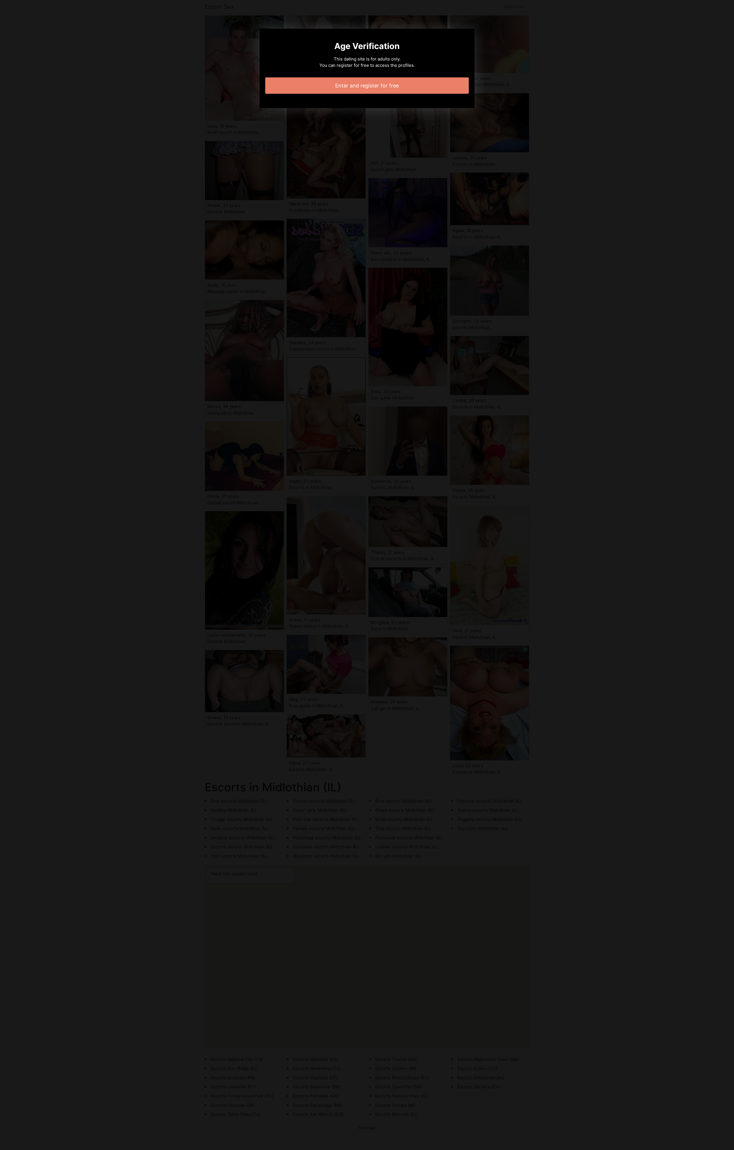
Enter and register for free (367, 86)
